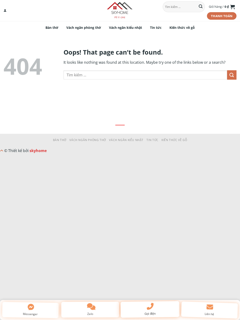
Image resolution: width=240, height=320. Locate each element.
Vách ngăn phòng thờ (83, 27)
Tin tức (155, 27)
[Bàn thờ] (120, 10)
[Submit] (201, 7)
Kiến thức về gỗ (182, 27)
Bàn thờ (51, 27)
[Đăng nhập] (5, 10)
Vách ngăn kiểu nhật (125, 27)
